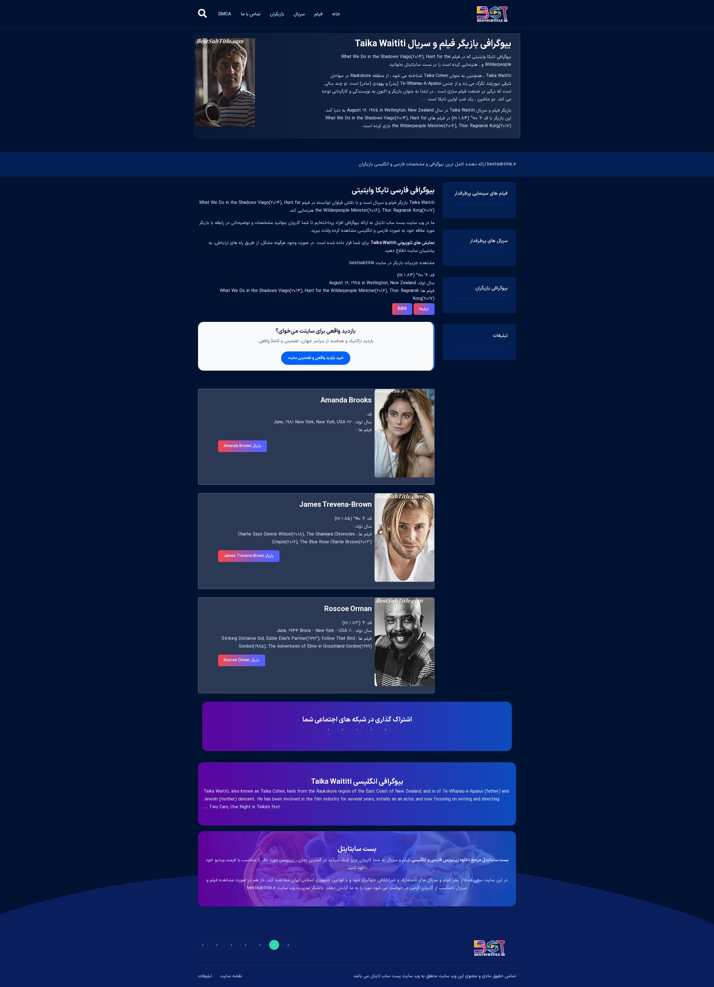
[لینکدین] (203, 945)
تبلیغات (205, 976)
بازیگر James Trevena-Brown (249, 556)
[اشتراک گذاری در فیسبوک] (385, 729)
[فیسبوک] (288, 945)
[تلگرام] (246, 945)
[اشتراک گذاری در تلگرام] (343, 729)
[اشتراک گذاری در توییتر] (371, 729)
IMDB (402, 309)
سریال (299, 14)
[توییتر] (274, 945)
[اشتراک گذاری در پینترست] (357, 729)
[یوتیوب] (231, 945)
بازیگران (277, 14)
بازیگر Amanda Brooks (242, 446)
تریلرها (424, 309)
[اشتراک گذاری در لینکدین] (329, 729)
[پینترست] (260, 945)
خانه (336, 14)
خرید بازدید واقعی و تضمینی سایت (316, 358)
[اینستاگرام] (217, 945)
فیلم (318, 14)
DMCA (224, 14)
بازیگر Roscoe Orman (242, 660)
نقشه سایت (231, 976)
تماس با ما (250, 14)
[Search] (202, 14)
